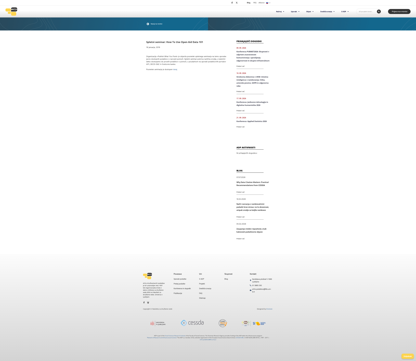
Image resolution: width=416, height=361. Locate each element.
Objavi (308, 11)
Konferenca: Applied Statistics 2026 (251, 121)
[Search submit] (379, 11)
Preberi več (240, 66)
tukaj (175, 69)
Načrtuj (279, 11)
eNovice (261, 2)
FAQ (254, 2)
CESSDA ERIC (240, 338)
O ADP (343, 11)
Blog (248, 2)
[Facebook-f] (144, 302)
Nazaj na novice (156, 24)
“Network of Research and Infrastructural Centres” (162, 338)
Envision (269, 309)
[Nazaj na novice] (148, 24)
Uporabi (294, 11)
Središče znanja (326, 11)
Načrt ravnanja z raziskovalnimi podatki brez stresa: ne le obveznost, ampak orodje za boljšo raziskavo (252, 207)
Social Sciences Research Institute (175, 336)
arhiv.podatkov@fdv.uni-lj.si (208, 340)
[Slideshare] (148, 302)
